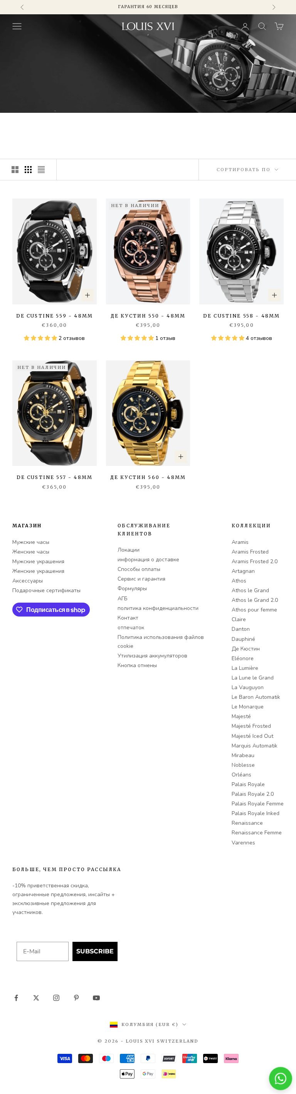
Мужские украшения (38, 561)
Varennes (243, 842)
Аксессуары (27, 580)
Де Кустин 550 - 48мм (148, 316)
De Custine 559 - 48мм (54, 316)
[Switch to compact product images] (41, 169)
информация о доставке (148, 559)
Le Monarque (248, 706)
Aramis (240, 542)
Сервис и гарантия (141, 579)
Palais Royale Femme (258, 803)
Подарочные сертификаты (46, 590)
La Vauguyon (248, 687)
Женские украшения (38, 571)
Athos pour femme (254, 609)
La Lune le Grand (253, 677)
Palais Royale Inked (255, 813)
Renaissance (247, 823)
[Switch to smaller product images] (28, 169)
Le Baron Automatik (256, 697)
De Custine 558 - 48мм (241, 316)
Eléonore (243, 658)
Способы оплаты (139, 569)
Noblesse (243, 765)
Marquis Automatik (255, 745)
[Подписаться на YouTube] (96, 998)
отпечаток (131, 627)
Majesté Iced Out (252, 736)
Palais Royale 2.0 (253, 794)
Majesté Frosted (251, 726)
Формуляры (132, 588)
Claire (239, 619)
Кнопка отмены (137, 665)
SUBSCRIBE (95, 951)
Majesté (241, 716)
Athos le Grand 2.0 (255, 600)
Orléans (241, 774)
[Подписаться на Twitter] (36, 998)
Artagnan (243, 571)
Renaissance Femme (257, 832)
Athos (239, 580)
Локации (129, 550)
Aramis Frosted (250, 551)
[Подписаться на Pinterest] (76, 998)
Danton (241, 629)
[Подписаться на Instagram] (56, 998)
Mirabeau (243, 755)
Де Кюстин (246, 648)
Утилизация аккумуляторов (152, 655)
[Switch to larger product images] (15, 169)
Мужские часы (30, 542)
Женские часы (30, 551)
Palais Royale (248, 784)
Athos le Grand (250, 590)
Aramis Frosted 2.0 (255, 561)
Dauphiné (243, 639)
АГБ (123, 598)
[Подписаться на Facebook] (16, 998)
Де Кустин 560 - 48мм (148, 477)
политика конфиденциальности (158, 608)
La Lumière (245, 668)
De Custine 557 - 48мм (54, 477)
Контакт (128, 618)
